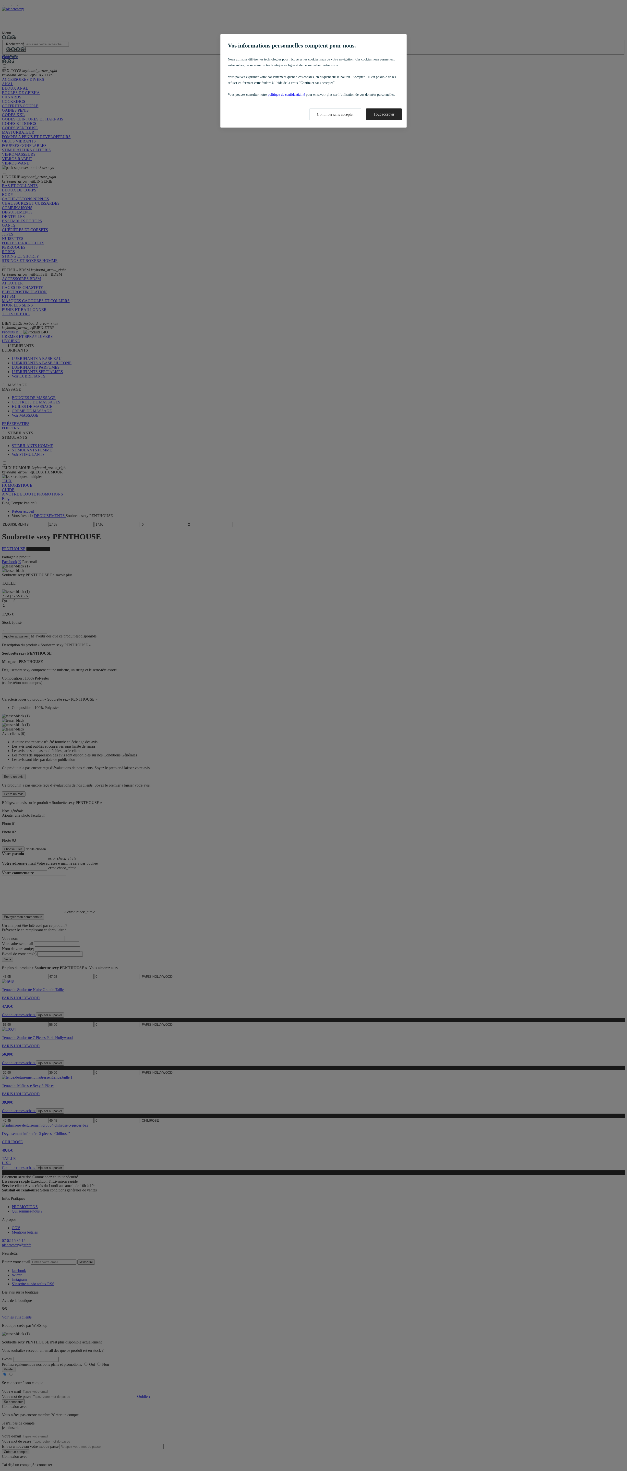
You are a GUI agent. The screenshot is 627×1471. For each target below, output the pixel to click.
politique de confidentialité (286, 94)
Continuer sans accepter (335, 114)
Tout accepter (384, 114)
